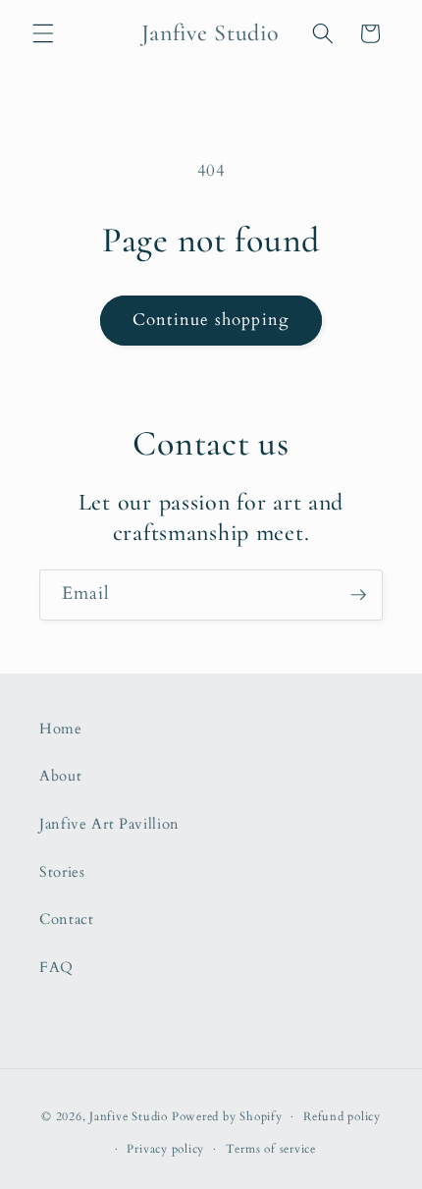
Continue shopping (211, 320)
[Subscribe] (358, 595)
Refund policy (342, 1116)
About (60, 776)
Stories (62, 872)
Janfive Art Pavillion (109, 824)
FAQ (56, 967)
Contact (66, 919)
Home (60, 729)
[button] (43, 33)
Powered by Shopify (227, 1116)
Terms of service (271, 1149)
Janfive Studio (128, 1116)
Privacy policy (165, 1149)
